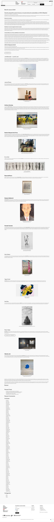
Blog (21, 2)
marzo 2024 (7, 413)
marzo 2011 (7, 479)
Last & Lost (15, 56)
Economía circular (32, 42)
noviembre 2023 (8, 415)
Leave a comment (14, 383)
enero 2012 (7, 472)
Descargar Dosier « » (9, 335)
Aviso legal (32, 519)
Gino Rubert (7, 254)
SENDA (14, 380)
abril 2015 (7, 451)
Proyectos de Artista (27, 382)
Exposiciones (17, 3)
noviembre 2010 (8, 482)
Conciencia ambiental (27, 42)
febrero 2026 (7, 402)
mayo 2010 (7, 486)
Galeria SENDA (25, 47)
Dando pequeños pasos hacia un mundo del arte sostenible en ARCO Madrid (25, 13)
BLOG (6, 495)
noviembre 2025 (8, 404)
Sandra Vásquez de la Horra (11, 132)
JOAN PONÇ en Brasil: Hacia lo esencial (10, 393)
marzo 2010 (7, 488)
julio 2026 (7, 400)
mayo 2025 (7, 406)
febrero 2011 (7, 480)
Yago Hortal (7, 279)
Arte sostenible (17, 42)
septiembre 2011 (8, 475)
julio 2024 (7, 410)
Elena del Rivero (8, 175)
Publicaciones (23, 4)
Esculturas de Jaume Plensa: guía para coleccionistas (12, 391)
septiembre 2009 (8, 491)
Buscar (29, 4)
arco (11, 42)
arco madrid (13, 42)
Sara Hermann (43, 382)
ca (36, 4)
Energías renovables (41, 42)
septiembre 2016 (8, 443)
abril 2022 (7, 426)
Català (17, 511)
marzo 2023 (7, 417)
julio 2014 (7, 453)
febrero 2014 (7, 457)
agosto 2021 (7, 432)
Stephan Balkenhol (8, 198)
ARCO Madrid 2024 (10, 45)
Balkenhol (43, 200)
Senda (3, 5)
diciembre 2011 (8, 473)
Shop (4, 509)
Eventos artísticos (46, 42)
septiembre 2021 (8, 431)
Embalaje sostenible (36, 42)
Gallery (7, 42)
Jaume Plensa (7, 82)
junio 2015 (7, 450)
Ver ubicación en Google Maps (44, 512)
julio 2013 (7, 462)
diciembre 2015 (8, 446)
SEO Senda (16, 14)
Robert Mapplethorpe (32, 382)
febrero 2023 (7, 418)
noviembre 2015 (8, 447)
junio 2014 (7, 454)
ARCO (14, 40)
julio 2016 (7, 444)
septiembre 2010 (8, 484)
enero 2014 (7, 458)
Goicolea (14, 107)
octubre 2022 (7, 421)
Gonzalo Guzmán (8, 226)
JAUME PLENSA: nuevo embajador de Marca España (12, 394)
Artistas (17, 2)
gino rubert (5, 382)
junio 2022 (7, 424)
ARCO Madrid (6, 15)
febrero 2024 (7, 414)
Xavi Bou (6, 301)
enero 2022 (7, 428)
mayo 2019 (7, 439)
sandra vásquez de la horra (38, 382)
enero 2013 (7, 465)
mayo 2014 (7, 455)
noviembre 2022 (8, 420)
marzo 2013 (7, 464)
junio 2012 (7, 469)
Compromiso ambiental (21, 42)
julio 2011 (7, 476)
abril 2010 (7, 487)
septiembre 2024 (8, 409)
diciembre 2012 (8, 466)
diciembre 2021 (8, 429)
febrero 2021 (7, 435)
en (37, 4)
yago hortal (10, 383)
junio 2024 (7, 411)
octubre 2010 (7, 483)
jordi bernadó (20, 382)
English (17, 510)
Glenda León (7, 354)
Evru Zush (6, 157)
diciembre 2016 (8, 442)
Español (17, 509)
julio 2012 (7, 468)
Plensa (11, 84)
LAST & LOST (30, 58)
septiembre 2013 (8, 461)
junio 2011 (7, 477)
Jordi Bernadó (7, 56)
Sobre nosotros (23, 3)
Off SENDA (17, 4)
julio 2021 (7, 433)
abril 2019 (7, 440)
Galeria (51, 1)
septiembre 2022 (8, 422)
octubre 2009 (7, 490)
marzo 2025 (7, 407)
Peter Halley (7, 330)
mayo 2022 (7, 425)
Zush (33, 158)
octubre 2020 (7, 436)
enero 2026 (7, 403)
